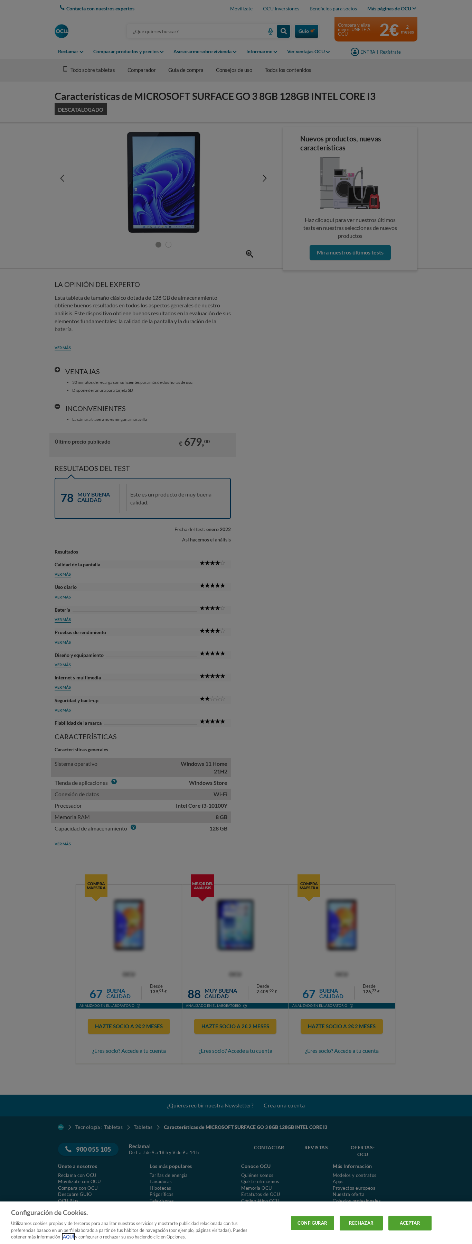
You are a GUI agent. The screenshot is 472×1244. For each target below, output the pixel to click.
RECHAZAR (361, 1223)
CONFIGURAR (312, 1223)
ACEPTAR (410, 1223)
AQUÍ (68, 1237)
